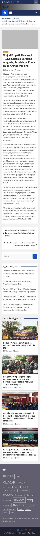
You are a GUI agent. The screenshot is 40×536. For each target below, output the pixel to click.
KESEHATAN (23, 491)
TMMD (16, 505)
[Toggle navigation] (10, 12)
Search (35, 256)
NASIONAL (8, 495)
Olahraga (30, 495)
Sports (29, 500)
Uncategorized (29, 506)
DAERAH (22, 482)
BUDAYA (20, 477)
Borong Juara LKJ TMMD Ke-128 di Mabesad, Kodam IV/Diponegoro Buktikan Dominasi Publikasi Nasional (19, 452)
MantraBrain (32, 533)
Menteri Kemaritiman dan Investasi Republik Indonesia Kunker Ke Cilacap (19, 244)
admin (19, 70)
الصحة (28, 509)
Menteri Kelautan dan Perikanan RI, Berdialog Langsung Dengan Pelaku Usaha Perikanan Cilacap (20, 233)
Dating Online (6, 487)
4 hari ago (8, 351)
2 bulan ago (9, 387)
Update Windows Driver (9, 509)
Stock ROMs (6, 505)
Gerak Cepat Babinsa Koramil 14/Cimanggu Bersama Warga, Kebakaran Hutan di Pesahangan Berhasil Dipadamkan (18, 307)
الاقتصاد (21, 509)
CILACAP (9, 482)
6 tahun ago (9, 70)
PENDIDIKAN (7, 500)
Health (13, 491)
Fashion (5, 491)
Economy (16, 487)
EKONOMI (26, 487)
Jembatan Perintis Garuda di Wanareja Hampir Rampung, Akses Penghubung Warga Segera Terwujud (19, 273)
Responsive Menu (36, 2)
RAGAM (6, 52)
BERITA (8, 476)
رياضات (5, 512)
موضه (12, 512)
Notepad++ (20, 495)
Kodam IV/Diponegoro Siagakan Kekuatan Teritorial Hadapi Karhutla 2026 (19, 345)
